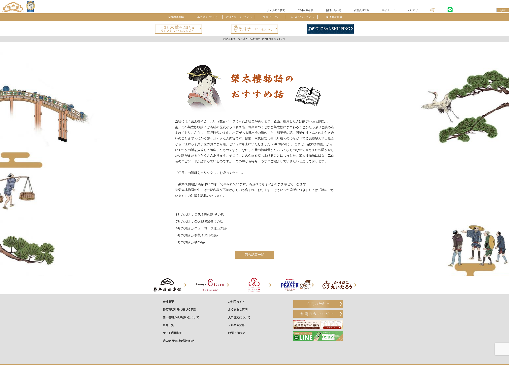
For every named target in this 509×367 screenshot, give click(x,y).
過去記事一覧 (254, 254)
